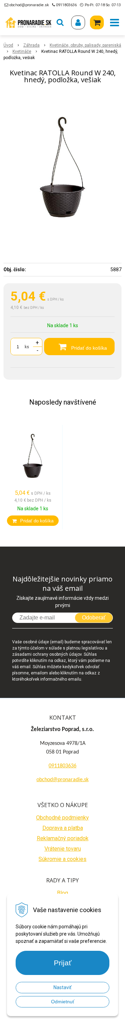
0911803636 (66, 5)
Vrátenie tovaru (62, 848)
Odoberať (94, 618)
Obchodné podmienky (62, 817)
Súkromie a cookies (62, 859)
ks (27, 346)
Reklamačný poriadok (63, 838)
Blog (62, 893)
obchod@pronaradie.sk (29, 5)
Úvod (8, 45)
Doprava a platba (62, 828)
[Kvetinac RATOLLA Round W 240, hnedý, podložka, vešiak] (62, 167)
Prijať (63, 963)
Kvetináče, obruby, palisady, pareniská (85, 45)
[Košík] (97, 22)
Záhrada (31, 45)
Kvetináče (21, 51)
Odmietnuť (62, 1001)
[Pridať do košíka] (33, 520)
